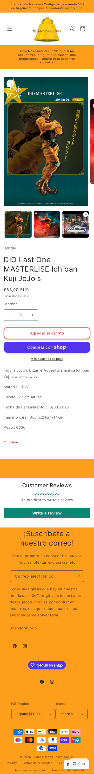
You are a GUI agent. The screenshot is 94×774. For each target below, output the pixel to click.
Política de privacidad (36, 763)
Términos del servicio (30, 770)
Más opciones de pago (47, 358)
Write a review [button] (47, 513)
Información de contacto (67, 770)
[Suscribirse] (78, 576)
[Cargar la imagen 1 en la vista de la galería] (18, 224)
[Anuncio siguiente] (85, 57)
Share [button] (13, 442)
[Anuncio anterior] (9, 57)
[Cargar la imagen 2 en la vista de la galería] (47, 224)
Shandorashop (43, 757)
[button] (9, 28)
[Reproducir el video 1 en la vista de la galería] (75, 224)
